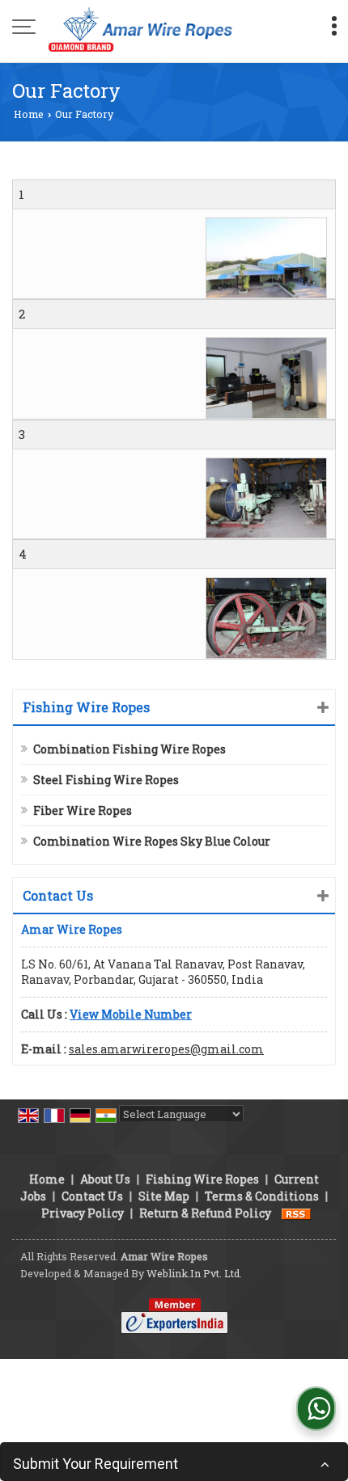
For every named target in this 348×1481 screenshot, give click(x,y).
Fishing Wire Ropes (86, 706)
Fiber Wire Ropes (82, 810)
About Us (105, 1179)
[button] (131, 1014)
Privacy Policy (82, 1213)
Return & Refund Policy (205, 1213)
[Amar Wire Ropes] (140, 28)
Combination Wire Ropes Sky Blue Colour (151, 841)
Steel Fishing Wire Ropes (106, 779)
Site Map (163, 1196)
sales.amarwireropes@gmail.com (166, 1049)
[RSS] (296, 1213)
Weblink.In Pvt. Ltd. (194, 1273)
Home (29, 114)
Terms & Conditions (262, 1196)
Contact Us (92, 1196)
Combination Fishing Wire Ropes (129, 749)
